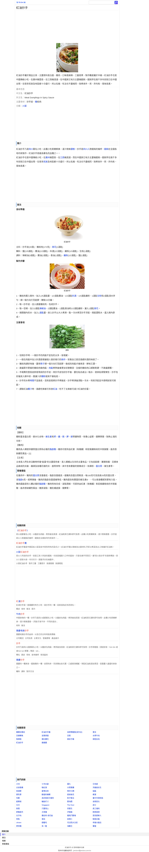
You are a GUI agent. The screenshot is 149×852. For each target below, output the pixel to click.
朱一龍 (44, 826)
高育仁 (69, 819)
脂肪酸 (53, 449)
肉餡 (51, 368)
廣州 (48, 157)
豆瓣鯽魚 (19, 736)
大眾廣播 (70, 787)
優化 (69, 784)
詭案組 (18, 801)
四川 (31, 149)
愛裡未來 (45, 791)
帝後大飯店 (97, 822)
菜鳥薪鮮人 (97, 815)
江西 (62, 157)
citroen (18, 822)
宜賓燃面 (45, 736)
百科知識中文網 (78, 847)
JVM (18, 784)
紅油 (55, 389)
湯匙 (41, 313)
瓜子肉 (18, 815)
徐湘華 (18, 791)
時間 (32, 380)
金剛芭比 (96, 801)
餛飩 (106, 149)
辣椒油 (42, 308)
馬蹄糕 (18, 739)
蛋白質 (99, 466)
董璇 (94, 826)
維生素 (49, 437)
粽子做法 (70, 798)
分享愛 (95, 784)
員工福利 (96, 808)
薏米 (94, 732)
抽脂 (94, 791)
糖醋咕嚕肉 (20, 732)
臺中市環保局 (98, 798)
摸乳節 (18, 794)
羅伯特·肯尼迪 (47, 815)
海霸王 (69, 826)
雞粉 (66, 255)
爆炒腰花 (45, 739)
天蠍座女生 (97, 787)
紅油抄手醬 (46, 732)
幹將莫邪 (96, 812)
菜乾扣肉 (96, 739)
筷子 (42, 364)
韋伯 (43, 819)
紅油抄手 (19, 743)
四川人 (86, 149)
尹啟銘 (69, 812)
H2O (18, 805)
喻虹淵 (44, 787)
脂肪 (20, 480)
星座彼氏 (70, 794)
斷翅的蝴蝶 (46, 794)
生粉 (99, 296)
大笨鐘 (44, 812)
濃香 (73, 149)
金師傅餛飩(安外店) (74, 732)
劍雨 (18, 808)
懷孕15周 (70, 791)
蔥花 (54, 247)
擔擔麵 (44, 743)
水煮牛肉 (96, 736)
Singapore (45, 805)
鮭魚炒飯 (96, 819)
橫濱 (94, 794)
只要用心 (45, 808)
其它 (94, 805)
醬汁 (30, 389)
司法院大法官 (72, 822)
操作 (63, 359)
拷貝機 (18, 826)
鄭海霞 (69, 801)
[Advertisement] (67, 26)
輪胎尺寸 (45, 801)
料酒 (74, 296)
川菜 (24, 106)
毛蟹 (18, 798)
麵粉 (43, 376)
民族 (45, 162)
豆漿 (69, 736)
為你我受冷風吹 (48, 798)
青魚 (18, 819)
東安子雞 (70, 739)
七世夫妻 (45, 784)
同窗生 (69, 808)
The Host (70, 805)
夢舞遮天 (19, 812)
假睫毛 (44, 822)
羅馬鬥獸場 (71, 815)
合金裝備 (19, 787)
